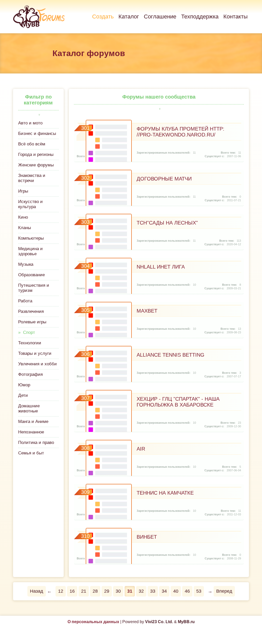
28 (95, 591)
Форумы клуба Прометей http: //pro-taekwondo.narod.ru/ (180, 131)
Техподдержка (200, 16)
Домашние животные (29, 408)
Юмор (24, 384)
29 (106, 591)
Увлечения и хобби (37, 363)
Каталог (128, 16)
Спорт (29, 332)
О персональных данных (93, 622)
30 (118, 591)
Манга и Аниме (33, 421)
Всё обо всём (31, 144)
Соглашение (160, 16)
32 (141, 591)
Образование (31, 274)
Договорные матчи (164, 179)
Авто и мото (30, 123)
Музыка (25, 264)
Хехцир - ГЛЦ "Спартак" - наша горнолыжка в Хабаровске (178, 402)
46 (187, 591)
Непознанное (31, 432)
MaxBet (147, 311)
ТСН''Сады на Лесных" (167, 223)
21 (83, 591)
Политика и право (36, 442)
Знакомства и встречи (31, 178)
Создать (103, 16)
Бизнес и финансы (37, 133)
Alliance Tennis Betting (170, 355)
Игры (23, 191)
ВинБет (147, 537)
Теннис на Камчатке (165, 493)
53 (198, 591)
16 (72, 591)
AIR (141, 449)
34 (164, 591)
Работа (25, 301)
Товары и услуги (34, 353)
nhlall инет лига (161, 267)
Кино (23, 217)
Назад (36, 591)
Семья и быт (31, 453)
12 (60, 591)
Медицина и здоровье (30, 251)
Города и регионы (35, 154)
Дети (23, 395)
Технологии (29, 342)
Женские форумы (36, 165)
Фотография (30, 374)
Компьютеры (31, 238)
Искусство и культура (30, 204)
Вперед (224, 591)
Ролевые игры (32, 322)
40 (175, 591)
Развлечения (31, 311)
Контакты (235, 16)
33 (152, 591)
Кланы (24, 227)
